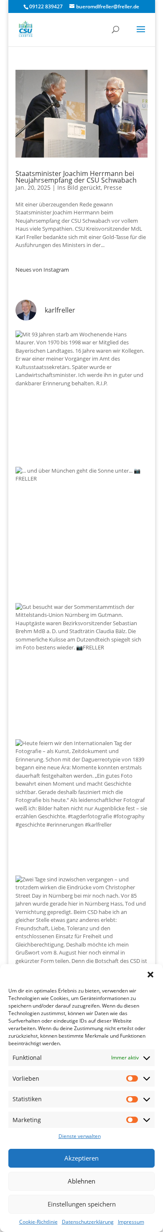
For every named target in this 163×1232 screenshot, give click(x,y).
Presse (113, 187)
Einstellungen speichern (82, 1204)
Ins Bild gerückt (79, 187)
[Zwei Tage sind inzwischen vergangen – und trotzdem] (81, 942)
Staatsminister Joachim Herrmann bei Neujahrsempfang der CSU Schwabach (76, 177)
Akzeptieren (81, 1158)
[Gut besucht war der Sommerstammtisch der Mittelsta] (81, 669)
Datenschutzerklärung (88, 1221)
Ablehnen (81, 1181)
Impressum (131, 1221)
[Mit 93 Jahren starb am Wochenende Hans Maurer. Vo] (81, 397)
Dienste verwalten (80, 1136)
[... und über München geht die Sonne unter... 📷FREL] (81, 533)
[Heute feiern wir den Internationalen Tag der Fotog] (81, 805)
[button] (150, 974)
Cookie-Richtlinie (38, 1221)
